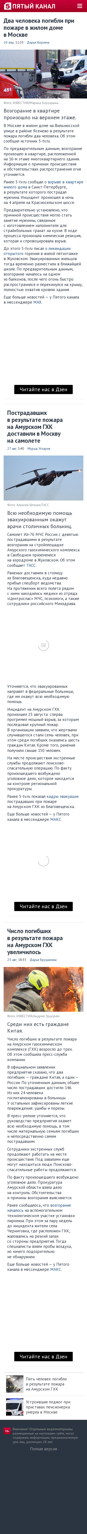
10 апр (9, 42)
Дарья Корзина (38, 42)
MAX (37, 302)
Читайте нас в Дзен (43, 389)
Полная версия (43, 1449)
